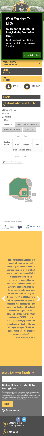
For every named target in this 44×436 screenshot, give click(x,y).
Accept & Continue (31, 55)
